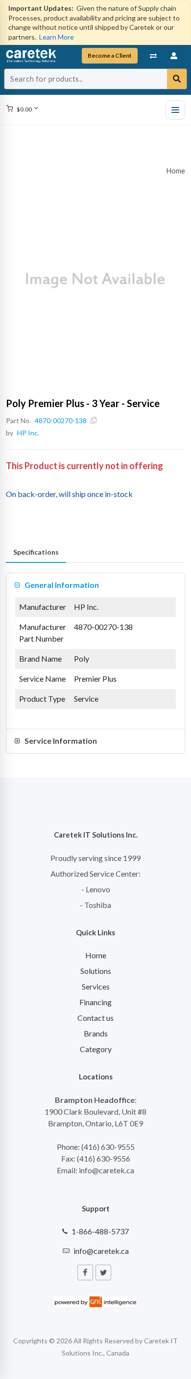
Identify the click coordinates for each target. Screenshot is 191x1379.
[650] (95, 280)
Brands (96, 1033)
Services (96, 986)
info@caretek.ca (101, 1250)
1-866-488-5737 (100, 1231)
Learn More (56, 37)
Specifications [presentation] (36, 552)
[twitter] (103, 1272)
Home (176, 171)
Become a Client (110, 55)
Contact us (95, 1017)
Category (96, 1049)
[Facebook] (85, 1272)
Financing (95, 1002)
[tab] (36, 552)
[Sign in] (174, 56)
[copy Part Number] (93, 420)
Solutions (95, 970)
